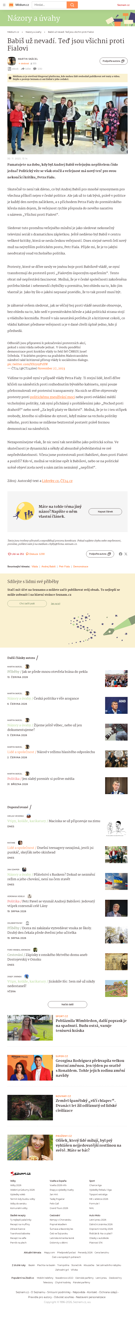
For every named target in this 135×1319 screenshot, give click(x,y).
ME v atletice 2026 (98, 1199)
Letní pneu (101, 1278)
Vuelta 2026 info (58, 1185)
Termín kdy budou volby (22, 1199)
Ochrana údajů (108, 1292)
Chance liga (95, 1185)
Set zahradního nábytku (108, 1265)
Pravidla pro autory (40, 1297)
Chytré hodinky (63, 1282)
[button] (67, 120)
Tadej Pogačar (57, 1199)
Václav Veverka (15, 816)
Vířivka (74, 1269)
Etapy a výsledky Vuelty (62, 1190)
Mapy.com (49, 1252)
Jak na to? (55, 603)
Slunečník (76, 1265)
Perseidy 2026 (85, 1252)
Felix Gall (54, 1203)
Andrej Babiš (48, 566)
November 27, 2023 (51, 368)
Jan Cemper (13, 870)
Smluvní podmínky (59, 1292)
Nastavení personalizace (90, 1297)
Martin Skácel (28, 59)
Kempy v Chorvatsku (60, 1219)
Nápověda (79, 1292)
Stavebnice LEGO (64, 1278)
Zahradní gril (62, 1269)
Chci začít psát (27, 603)
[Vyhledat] (72, 4)
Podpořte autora (111, 61)
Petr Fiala (64, 566)
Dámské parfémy (84, 1278)
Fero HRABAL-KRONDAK (18, 950)
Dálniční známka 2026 (100, 1224)
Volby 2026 (15, 1185)
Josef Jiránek (14, 977)
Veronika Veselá (16, 896)
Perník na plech (18, 1242)
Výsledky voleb (17, 1194)
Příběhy (13, 672)
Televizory (48, 1282)
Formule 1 (94, 1203)
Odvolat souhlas (64, 1297)
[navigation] (4, 5)
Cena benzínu (102, 1252)
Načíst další (67, 1004)
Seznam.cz (123, 5)
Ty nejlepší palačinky (20, 1219)
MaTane (11, 843)
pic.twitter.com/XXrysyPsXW (27, 364)
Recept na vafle (18, 1238)
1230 (40, 68)
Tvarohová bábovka (20, 1233)
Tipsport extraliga (98, 1194)
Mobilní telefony (45, 1278)
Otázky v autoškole (99, 1238)
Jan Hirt (54, 1194)
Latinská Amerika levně (62, 1238)
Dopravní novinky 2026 (101, 1229)
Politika (13, 779)
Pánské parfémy (81, 1282)
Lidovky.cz (50, 481)
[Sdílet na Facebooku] (120, 554)
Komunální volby (18, 1208)
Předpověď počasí (66, 1252)
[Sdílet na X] (126, 554)
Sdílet (28, 68)
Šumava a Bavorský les (61, 1229)
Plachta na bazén (46, 1265)
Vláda (35, 566)
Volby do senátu (18, 1203)
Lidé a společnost (20, 752)
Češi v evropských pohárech (66, 1257)
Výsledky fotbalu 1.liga (100, 1190)
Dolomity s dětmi (59, 1242)
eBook (15, 68)
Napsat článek (105, 511)
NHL (91, 1208)
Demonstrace (80, 566)
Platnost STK (95, 1242)
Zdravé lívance (17, 1229)
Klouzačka (89, 1265)
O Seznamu (38, 1292)
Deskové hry (115, 1278)
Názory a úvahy (19, 698)
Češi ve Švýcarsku (59, 1233)
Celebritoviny (14, 923)
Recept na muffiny (20, 1224)
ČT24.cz (66, 481)
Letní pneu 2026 (97, 1219)
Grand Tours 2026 (59, 1208)
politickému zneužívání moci (52, 397)
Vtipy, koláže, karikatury (26, 821)
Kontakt (92, 1292)
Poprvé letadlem (58, 1224)
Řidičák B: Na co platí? (100, 1233)
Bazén (31, 1265)
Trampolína (63, 1265)
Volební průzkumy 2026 (22, 1190)
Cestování (15, 955)
